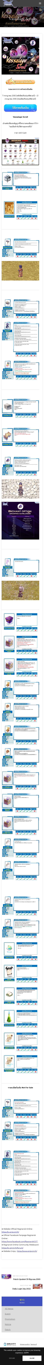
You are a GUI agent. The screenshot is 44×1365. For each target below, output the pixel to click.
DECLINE (12, 1358)
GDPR (26, 1353)
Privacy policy (25, 1344)
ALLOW (32, 1358)
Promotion (21, 14)
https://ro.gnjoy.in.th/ (10, 1232)
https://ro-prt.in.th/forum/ (12, 1248)
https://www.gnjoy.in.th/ (27, 1251)
